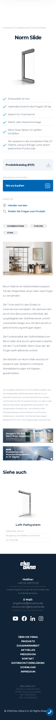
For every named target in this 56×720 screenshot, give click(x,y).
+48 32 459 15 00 (28, 583)
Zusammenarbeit (28, 645)
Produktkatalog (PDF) (20, 164)
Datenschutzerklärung (28, 663)
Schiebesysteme (22, 28)
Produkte (8, 28)
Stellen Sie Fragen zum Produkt (26, 211)
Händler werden (17, 205)
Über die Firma (28, 637)
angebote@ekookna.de (28, 603)
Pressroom (28, 654)
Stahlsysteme (39, 28)
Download (28, 667)
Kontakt (28, 658)
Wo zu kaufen (15, 185)
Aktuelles (28, 650)
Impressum (28, 671)
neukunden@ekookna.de (28, 606)
